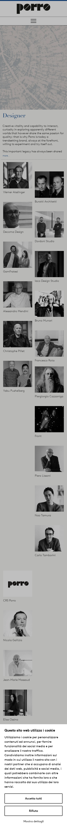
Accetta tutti (33, 798)
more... (6, 156)
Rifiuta (33, 811)
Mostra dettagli (33, 821)
